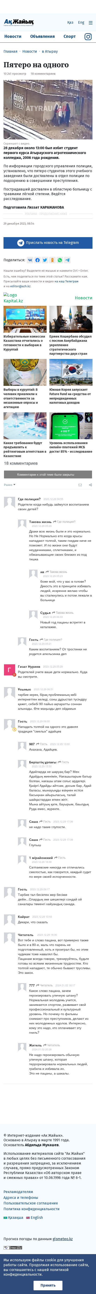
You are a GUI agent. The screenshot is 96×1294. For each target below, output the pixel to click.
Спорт (70, 36)
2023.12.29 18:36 (47, 934)
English (37, 1217)
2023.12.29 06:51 (43, 689)
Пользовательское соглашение (30, 1203)
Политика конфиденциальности (31, 1209)
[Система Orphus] (12, 1247)
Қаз (70, 22)
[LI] (13, 1229)
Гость (43, 744)
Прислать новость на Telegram (52, 242)
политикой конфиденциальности (36, 1272)
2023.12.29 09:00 (40, 721)
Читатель (46, 985)
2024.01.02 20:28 (41, 1049)
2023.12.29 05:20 (41, 526)
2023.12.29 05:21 (41, 643)
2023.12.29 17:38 (63, 821)
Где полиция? (65, 521)
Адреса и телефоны (20, 1197)
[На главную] (18, 22)
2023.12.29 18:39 (41, 862)
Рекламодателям (18, 1192)
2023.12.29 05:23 (53, 576)
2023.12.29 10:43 (42, 916)
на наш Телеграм (67, 281)
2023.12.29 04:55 (53, 499)
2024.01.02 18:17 (65, 985)
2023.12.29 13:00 (60, 744)
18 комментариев (43, 73)
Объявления (42, 36)
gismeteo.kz (63, 1239)
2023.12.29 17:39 (63, 839)
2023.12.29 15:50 (41, 766)
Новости (12, 36)
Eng (81, 22)
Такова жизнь (58, 572)
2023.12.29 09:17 (40, 889)
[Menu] (91, 22)
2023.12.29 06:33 (53, 617)
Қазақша (15, 1217)
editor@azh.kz (20, 286)
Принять (48, 1285)
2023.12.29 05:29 (53, 666)
